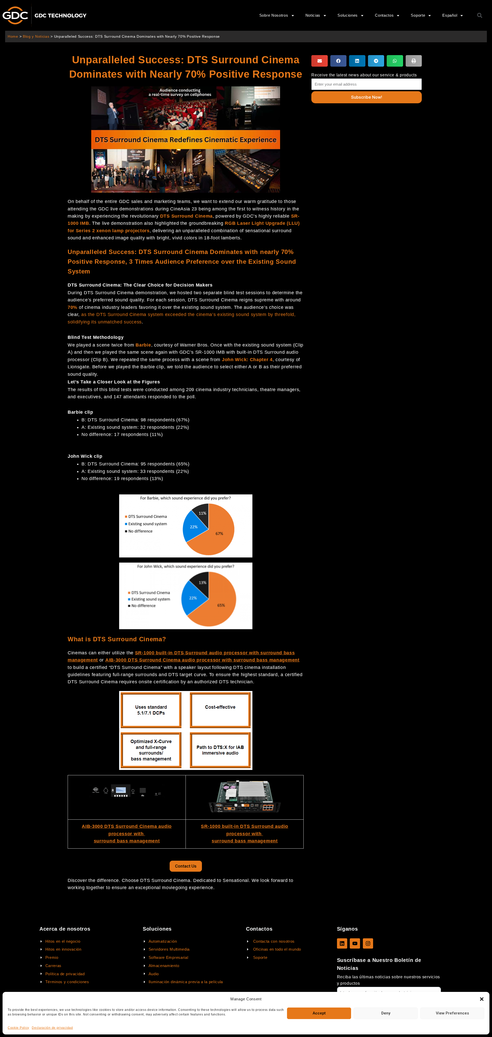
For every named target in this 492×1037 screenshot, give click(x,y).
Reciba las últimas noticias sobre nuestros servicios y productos (388, 980)
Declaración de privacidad (52, 1028)
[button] (481, 999)
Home (13, 36)
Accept (319, 1013)
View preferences (452, 1013)
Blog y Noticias (36, 36)
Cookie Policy (18, 1028)
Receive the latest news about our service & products (364, 75)
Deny (385, 1013)
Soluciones (347, 15)
